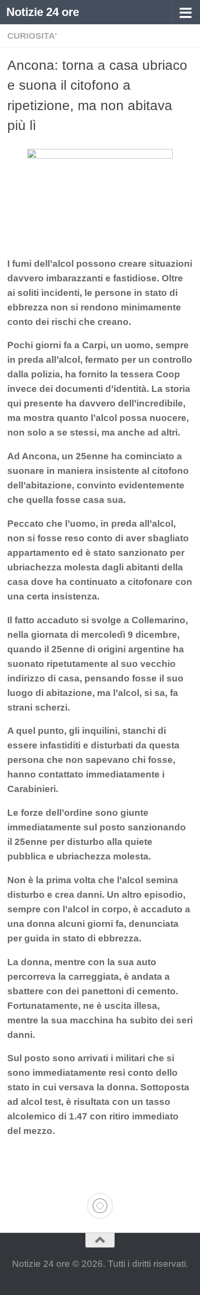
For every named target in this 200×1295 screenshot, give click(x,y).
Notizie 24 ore (42, 11)
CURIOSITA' (32, 36)
